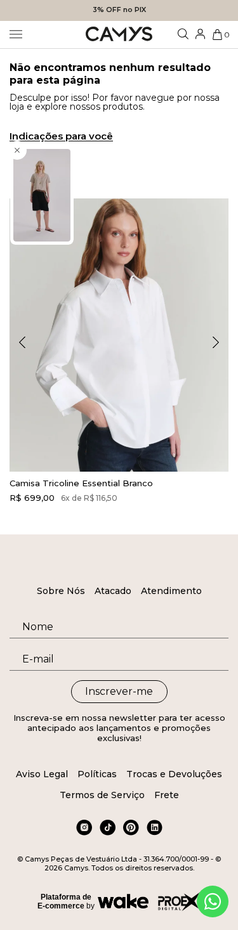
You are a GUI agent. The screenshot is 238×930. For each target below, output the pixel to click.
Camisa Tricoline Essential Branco (81, 483)
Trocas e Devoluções (174, 774)
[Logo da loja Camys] (119, 34)
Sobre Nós (61, 591)
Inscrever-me (119, 691)
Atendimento (171, 591)
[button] (215, 342)
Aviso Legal (42, 774)
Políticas (97, 774)
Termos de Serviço (102, 795)
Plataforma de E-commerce (64, 901)
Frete (166, 795)
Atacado (113, 591)
